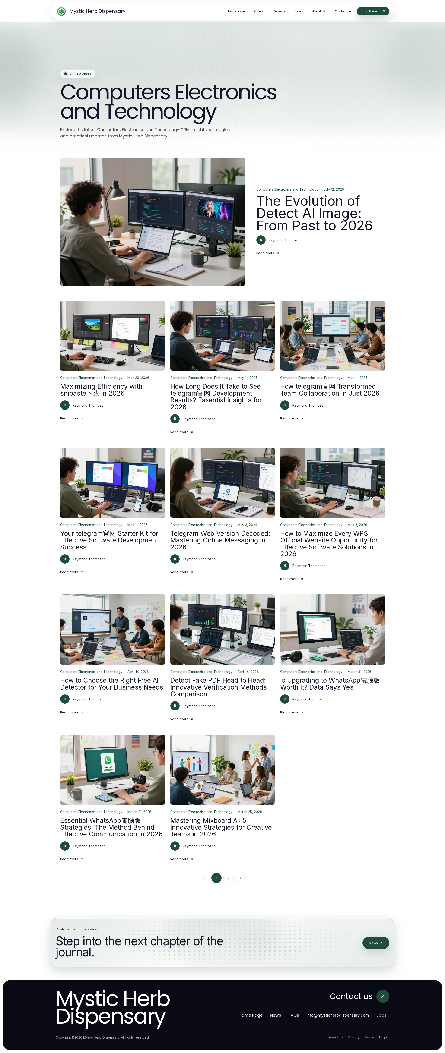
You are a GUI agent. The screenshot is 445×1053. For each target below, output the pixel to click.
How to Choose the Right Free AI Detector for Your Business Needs (111, 683)
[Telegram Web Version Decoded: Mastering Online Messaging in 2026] (222, 483)
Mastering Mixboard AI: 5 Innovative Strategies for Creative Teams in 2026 (221, 827)
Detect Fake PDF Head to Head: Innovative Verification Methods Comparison (218, 687)
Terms (369, 1037)
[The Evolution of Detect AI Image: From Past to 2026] (152, 222)
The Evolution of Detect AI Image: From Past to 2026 (314, 213)
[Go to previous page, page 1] (204, 878)
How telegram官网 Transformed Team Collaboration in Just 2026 (330, 389)
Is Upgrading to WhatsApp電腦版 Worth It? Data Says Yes (330, 683)
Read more (265, 253)
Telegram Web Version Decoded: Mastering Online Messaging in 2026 (220, 540)
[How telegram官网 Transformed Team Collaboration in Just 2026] (332, 336)
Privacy (353, 1037)
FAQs (294, 1015)
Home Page (251, 1015)
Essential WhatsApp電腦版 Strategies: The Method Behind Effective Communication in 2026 (111, 827)
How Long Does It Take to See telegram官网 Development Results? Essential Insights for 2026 (216, 396)
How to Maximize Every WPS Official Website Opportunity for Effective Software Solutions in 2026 (329, 544)
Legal (383, 1037)
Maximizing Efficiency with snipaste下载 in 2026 (101, 389)
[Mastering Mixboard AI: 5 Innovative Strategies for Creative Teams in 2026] (222, 770)
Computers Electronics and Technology (287, 189)
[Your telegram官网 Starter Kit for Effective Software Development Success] (112, 483)
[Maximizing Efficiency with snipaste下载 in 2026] (112, 336)
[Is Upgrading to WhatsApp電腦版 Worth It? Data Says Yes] (332, 629)
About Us (336, 1037)
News (373, 943)
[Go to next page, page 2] (240, 878)
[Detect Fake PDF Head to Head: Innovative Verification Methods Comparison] (222, 629)
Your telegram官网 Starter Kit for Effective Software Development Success (109, 540)
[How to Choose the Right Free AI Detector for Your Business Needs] (112, 629)
